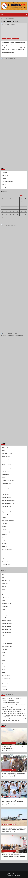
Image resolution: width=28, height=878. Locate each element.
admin (4, 46)
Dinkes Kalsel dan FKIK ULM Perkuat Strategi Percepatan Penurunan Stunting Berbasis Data (13, 855)
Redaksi (4, 184)
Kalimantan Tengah (6, 503)
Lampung (4, 514)
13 (14, 208)
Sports (3, 543)
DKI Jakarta (5, 464)
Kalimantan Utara (6, 509)
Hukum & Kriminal (6, 38)
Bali (3, 450)
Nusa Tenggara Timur (8, 468)
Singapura (4, 537)
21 (17, 211)
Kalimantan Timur (6, 506)
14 (17, 208)
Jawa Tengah (5, 491)
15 (21, 208)
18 (6, 211)
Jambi (3, 486)
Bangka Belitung (6, 453)
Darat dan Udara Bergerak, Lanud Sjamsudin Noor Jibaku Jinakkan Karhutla (14, 747)
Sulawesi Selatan (6, 549)
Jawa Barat (4, 489)
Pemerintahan (5, 532)
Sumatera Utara (6, 555)
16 (25, 208)
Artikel (3, 447)
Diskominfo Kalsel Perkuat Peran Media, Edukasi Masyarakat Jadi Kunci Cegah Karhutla (13, 774)
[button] (2, 14)
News (3, 517)
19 (10, 211)
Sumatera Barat (6, 552)
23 (25, 211)
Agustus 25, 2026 (10, 750)
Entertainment (5, 474)
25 (6, 214)
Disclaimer (4, 172)
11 (6, 208)
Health (3, 477)
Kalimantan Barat (6, 497)
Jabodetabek (5, 483)
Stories (3, 546)
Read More (4, 55)
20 (14, 211)
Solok (3, 540)
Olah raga (4, 523)
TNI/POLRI (4, 564)
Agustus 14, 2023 (10, 46)
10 (2, 208)
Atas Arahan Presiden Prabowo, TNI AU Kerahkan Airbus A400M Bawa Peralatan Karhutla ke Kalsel (14, 828)
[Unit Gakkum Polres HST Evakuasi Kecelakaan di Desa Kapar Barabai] (14, 32)
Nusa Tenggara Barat (7, 520)
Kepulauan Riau (6, 511)
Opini (3, 526)
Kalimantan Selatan (14, 38)
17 (2, 211)
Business (4, 459)
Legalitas (4, 178)
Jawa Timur (5, 494)
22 (21, 211)
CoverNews (10, 875)
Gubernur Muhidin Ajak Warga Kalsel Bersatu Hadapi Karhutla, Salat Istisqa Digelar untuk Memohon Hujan (13, 801)
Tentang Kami (5, 187)
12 (10, 208)
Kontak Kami (5, 175)
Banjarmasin (5, 456)
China (3, 462)
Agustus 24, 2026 (10, 858)
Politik (3, 534)
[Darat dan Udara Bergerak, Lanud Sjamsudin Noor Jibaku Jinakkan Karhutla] (14, 736)
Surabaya (4, 561)
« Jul (2, 220)
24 (2, 214)
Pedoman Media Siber (7, 181)
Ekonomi (4, 471)
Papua (3, 529)
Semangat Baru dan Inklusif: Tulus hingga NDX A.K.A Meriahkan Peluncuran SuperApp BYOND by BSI (14, 715)
